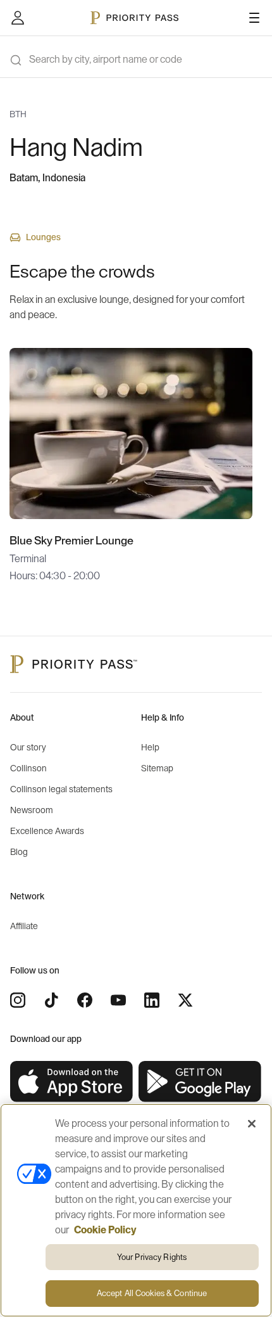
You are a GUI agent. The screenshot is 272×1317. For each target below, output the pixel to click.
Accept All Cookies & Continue (152, 1293)
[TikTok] (51, 1000)
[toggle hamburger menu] (254, 17)
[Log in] (17, 17)
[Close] (252, 1124)
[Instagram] (17, 1000)
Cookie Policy (105, 1230)
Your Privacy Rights (152, 1257)
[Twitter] (185, 1000)
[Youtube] (118, 1000)
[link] (71, 1082)
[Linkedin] (151, 1000)
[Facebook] (84, 1000)
